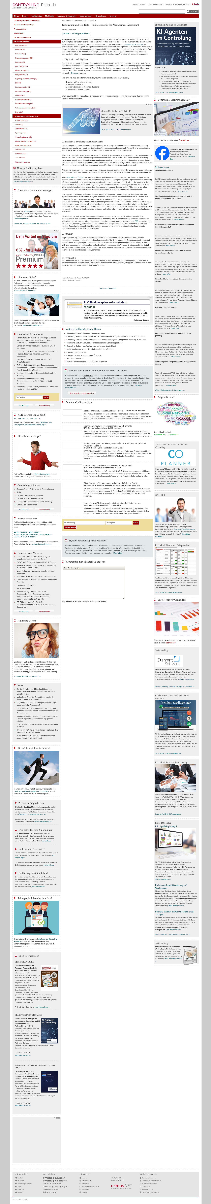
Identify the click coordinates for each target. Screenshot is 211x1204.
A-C (15, 418)
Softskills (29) (20, 149)
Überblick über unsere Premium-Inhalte (32, 814)
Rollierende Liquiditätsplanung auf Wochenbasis (170, 886)
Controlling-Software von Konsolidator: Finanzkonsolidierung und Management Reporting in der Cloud (106, 340)
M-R (31, 418)
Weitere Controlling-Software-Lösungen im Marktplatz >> (174, 687)
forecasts (70, 177)
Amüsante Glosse (27, 620)
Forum (25, 16)
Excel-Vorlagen (86, 16)
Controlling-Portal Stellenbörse (184, 529)
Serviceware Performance (27, 505)
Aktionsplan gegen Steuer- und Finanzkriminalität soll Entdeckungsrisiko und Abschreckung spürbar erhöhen (37, 718)
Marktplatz (49, 16)
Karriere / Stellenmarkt (66, 16)
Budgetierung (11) (21, 74)
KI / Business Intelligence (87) (26, 116)
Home (64, 21)
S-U (35, 418)
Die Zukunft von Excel (74, 359)
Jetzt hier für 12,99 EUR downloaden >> (169, 92)
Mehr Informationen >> (186, 679)
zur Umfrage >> (47, 841)
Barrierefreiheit (53, 1183)
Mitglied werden (139, 4)
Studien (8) (19, 124)
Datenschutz (51, 1189)
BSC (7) (18, 83)
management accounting (133, 44)
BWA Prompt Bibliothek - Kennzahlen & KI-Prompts (36, 562)
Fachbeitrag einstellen (22, 37)
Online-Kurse (100, 16)
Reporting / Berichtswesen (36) (26, 79)
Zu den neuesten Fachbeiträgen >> (27, 532)
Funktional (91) (20, 54)
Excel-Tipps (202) (21, 120)
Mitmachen (85, 1183)
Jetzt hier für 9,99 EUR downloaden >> (116, 129)
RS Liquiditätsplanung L (166, 826)
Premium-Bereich (155, 4)
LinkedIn (20, 1192)
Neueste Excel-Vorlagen (30, 553)
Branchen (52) (20, 50)
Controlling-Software (29, 485)
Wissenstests (19, 33)
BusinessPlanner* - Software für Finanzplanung (35, 489)
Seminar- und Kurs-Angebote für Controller (30, 791)
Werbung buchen (182, 4)
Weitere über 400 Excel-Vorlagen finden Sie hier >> (172, 934)
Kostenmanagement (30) (24, 58)
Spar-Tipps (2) (20, 133)
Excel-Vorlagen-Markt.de (150, 1192)
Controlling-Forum (21, 219)
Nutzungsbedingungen (56, 1186)
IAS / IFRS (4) (20, 95)
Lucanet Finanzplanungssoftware (30, 499)
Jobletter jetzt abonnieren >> (23, 182)
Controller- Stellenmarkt (30, 334)
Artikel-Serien (20, 158)
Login (196, 4)
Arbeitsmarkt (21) (21, 129)
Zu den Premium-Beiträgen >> (26, 537)
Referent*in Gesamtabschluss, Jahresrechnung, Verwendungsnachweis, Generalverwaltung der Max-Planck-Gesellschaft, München (37, 367)
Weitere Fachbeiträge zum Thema (76, 34)
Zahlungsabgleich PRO (26, 585)
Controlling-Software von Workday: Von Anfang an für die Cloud (91, 346)
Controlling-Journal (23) (23, 137)
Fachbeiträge (36, 16)
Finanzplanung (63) (22, 70)
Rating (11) (19, 112)
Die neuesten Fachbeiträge (24, 25)
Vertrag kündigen (55, 1178)
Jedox (19, 492)
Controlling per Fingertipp (76, 352)
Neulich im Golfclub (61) (23, 145)
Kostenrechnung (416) (23, 91)
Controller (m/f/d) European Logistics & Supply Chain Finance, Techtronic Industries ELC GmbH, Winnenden (37, 353)
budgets (81, 177)
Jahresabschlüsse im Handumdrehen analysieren (85, 333)
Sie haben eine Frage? (29, 436)
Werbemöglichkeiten (25, 1183)
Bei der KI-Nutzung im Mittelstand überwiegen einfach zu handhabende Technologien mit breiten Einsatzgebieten (36, 691)
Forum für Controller (42, 474)
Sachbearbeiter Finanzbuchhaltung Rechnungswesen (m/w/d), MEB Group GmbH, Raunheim (35, 381)
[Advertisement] (36, 1140)
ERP (136, 221)
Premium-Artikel (20, 29)
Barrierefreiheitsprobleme (90, 1186)
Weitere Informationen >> (43, 822)
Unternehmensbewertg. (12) (25, 108)
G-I (24, 418)
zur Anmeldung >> (50, 865)
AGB (19, 1186)
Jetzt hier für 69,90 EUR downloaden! (168, 814)
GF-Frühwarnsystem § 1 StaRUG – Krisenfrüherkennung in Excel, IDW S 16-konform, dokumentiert (36, 604)
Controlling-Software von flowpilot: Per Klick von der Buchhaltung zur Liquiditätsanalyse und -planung (106, 337)
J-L (27, 418)
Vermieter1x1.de (147, 1189)
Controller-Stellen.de (149, 1178)
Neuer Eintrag (44, 406)
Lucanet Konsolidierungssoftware (30, 495)
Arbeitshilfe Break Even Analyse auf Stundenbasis (36, 577)
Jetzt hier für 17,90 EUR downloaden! (168, 753)
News (16, 16)
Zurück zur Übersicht (107, 289)
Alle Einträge (24, 406)
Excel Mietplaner (23, 589)
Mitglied (27, 211)
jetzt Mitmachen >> (38, 887)
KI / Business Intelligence (86, 21)
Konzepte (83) (20, 62)
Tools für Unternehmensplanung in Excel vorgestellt (86, 362)
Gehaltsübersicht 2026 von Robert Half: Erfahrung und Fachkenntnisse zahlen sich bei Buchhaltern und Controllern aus (37, 710)
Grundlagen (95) (21, 45)
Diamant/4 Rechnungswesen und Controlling (34, 502)
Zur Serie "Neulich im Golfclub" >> (27, 677)
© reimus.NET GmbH (19, 1200)
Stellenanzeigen (162, 166)
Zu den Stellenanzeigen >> (24, 291)
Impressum (51, 1192)
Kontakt (20, 1178)
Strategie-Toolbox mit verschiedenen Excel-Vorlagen (174, 913)
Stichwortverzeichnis (22, 162)
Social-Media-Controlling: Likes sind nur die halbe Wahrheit (89, 349)
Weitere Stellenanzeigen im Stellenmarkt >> (170, 390)
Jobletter (85, 1192)
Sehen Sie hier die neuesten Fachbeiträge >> (32, 224)
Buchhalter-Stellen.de (149, 1183)
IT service (74, 73)
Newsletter (85, 1189)
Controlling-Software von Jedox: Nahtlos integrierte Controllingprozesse (94, 343)
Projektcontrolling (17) (23, 87)
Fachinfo (71, 21)
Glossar (113, 16)
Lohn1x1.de (146, 1186)
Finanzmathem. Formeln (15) (25, 141)
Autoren (169, 4)
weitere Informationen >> (32, 325)
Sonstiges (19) (20, 154)
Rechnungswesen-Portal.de (151, 1181)
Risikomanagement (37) (23, 99)
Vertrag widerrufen (56, 1181)
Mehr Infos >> (118, 553)
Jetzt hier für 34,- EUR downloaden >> (168, 592)
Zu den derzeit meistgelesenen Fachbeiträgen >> (33, 534)
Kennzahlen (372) (21, 66)
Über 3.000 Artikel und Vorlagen (35, 190)
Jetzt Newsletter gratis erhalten (82, 393)
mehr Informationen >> (42, 1007)
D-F (19, 418)
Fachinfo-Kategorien (22, 41)
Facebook (21, 1189)
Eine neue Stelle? (27, 277)
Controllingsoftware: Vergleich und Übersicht (83, 356)
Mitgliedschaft (86, 1181)
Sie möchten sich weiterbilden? (34, 748)
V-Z (40, 418)
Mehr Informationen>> (173, 930)
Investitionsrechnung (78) (24, 104)
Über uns (21, 1181)
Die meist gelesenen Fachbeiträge (26, 21)
